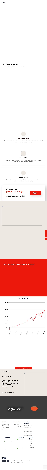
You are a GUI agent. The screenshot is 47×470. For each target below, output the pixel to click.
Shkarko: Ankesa (28, 435)
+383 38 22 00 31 (17, 426)
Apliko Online (35, 193)
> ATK (30, 445)
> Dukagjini (31, 447)
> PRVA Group (30, 444)
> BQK (30, 441)
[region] (23, 35)
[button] (23, 61)
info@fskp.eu (16, 424)
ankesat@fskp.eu (28, 425)
